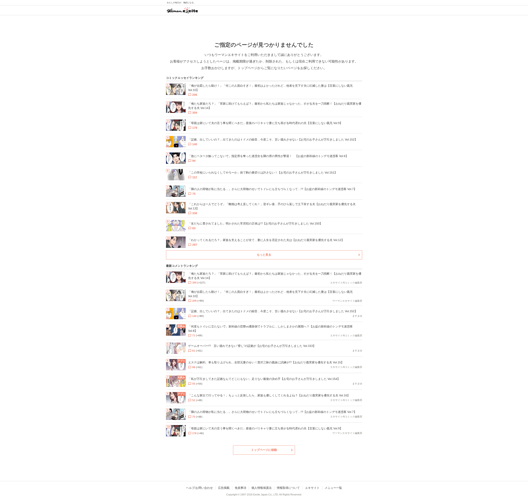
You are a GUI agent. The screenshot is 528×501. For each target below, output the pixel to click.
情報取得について (288, 487)
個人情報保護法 (261, 487)
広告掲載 (224, 487)
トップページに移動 (264, 449)
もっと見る (264, 254)
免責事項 (240, 487)
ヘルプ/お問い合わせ (199, 487)
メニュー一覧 (333, 487)
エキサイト (312, 487)
